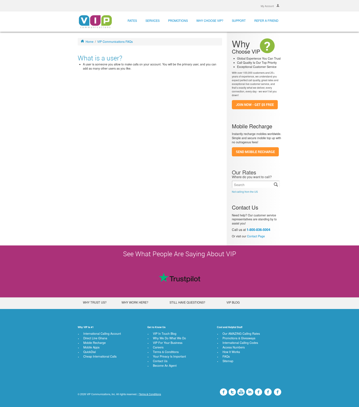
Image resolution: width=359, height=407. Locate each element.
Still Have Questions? (187, 302)
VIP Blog (233, 302)
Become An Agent (165, 365)
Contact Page (256, 236)
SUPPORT (239, 20)
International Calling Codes (240, 343)
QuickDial (89, 352)
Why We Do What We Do (169, 338)
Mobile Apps (91, 347)
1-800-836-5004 (258, 229)
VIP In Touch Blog (164, 333)
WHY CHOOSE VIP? (209, 20)
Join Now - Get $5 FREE (255, 104)
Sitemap (228, 361)
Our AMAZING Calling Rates (241, 333)
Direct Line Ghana (95, 338)
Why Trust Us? (95, 302)
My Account (267, 5)
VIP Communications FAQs (115, 41)
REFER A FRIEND (266, 20)
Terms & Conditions (166, 352)
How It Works (231, 352)
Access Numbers (234, 347)
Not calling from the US (245, 191)
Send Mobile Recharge (255, 152)
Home (89, 41)
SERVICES (152, 20)
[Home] (95, 21)
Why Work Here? (135, 302)
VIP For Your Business (167, 343)
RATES (132, 20)
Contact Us (160, 361)
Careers (158, 347)
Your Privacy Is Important (169, 356)
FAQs (226, 356)
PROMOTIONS (178, 20)
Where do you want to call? (252, 177)
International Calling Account (102, 333)
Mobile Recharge (94, 343)
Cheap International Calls (100, 356)
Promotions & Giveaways (239, 338)
